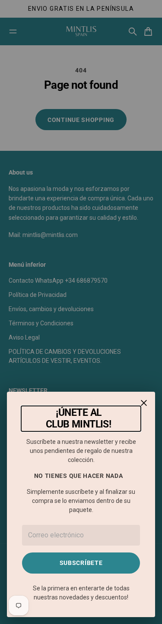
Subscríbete (81, 562)
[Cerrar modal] (144, 403)
